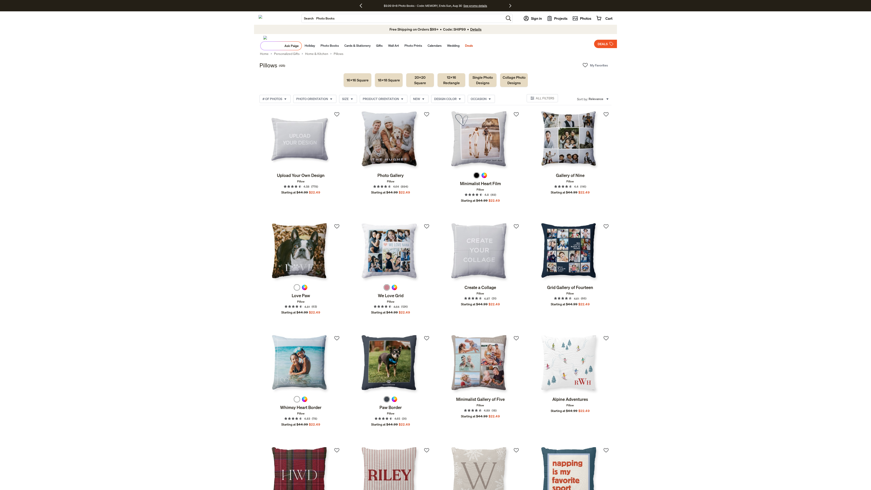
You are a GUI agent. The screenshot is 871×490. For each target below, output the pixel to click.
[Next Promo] (510, 5)
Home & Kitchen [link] (316, 53)
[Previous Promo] (362, 6)
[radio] (476, 175)
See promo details (475, 6)
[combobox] (403, 18)
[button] (508, 18)
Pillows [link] (338, 53)
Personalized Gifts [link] (287, 53)
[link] (357, 80)
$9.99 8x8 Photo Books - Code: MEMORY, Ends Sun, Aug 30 (423, 6)
